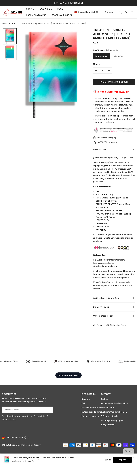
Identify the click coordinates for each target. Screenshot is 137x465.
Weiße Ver (119, 56)
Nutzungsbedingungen (92, 412)
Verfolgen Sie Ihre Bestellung (114, 403)
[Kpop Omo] (12, 12)
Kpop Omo (15, 445)
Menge (96, 64)
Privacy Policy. (9, 419)
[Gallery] (43, 73)
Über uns (85, 399)
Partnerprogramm (90, 416)
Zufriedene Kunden (110, 416)
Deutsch (109, 12)
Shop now (122, 459)
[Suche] (120, 12)
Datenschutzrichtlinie (92, 407)
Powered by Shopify (31, 445)
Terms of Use (40, 416)
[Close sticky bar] (133, 457)
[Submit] (49, 410)
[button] (132, 12)
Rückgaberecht (108, 424)
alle (13, 23)
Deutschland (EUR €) (88, 12)
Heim (4, 23)
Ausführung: (16, 461)
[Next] (81, 73)
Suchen (104, 399)
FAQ (83, 403)
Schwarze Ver (101, 56)
